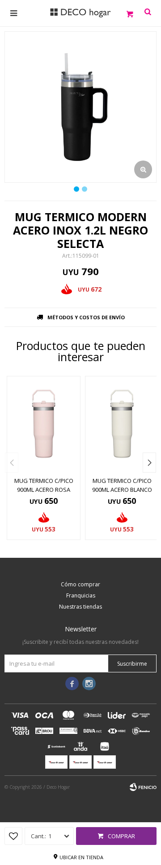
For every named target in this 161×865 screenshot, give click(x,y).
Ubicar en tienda (81, 857)
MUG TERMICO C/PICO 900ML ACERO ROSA (43, 485)
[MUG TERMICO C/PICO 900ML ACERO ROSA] (43, 424)
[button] (149, 463)
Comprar (121, 836)
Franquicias (80, 595)
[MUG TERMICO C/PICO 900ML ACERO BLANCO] (122, 424)
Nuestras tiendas (80, 606)
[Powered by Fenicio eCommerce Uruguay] (143, 787)
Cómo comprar (80, 584)
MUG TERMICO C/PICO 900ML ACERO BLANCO (122, 485)
